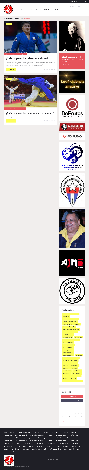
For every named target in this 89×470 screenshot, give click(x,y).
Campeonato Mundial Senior (69, 321)
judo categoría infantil (68, 344)
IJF (71, 334)
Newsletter (15, 449)
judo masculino (74, 365)
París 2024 (77, 375)
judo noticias (74, 368)
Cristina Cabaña (66, 326)
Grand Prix (74, 332)
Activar (81, 446)
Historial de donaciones (25, 452)
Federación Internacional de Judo (71, 329)
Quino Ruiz (65, 378)
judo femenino (75, 357)
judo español (66, 357)
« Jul (63, 422)
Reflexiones (74, 435)
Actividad (39, 446)
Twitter (36, 432)
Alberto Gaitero (66, 313)
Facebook (74, 432)
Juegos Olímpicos (67, 370)
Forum (57, 446)
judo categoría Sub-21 (68, 355)
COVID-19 (77, 324)
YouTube (45, 432)
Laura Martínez (66, 373)
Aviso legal (25, 449)
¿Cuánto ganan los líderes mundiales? (27, 58)
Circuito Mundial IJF (67, 324)
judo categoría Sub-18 (68, 352)
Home (22, 18)
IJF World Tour (78, 337)
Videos (18, 438)
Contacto (56, 9)
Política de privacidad (39, 449)
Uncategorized (8, 438)
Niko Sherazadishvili (68, 375)
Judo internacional (21, 435)
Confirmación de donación (72, 449)
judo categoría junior (68, 347)
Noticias (9, 24)
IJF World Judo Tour (67, 337)
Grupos (6, 449)
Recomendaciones (61, 435)
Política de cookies (55, 449)
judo (64, 339)
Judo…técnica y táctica (37, 435)
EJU (74, 326)
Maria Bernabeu (76, 373)
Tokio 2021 (65, 381)
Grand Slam (65, 334)
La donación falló (9, 452)
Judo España (79, 355)
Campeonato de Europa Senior (70, 319)
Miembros (49, 446)
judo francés (74, 360)
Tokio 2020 (73, 378)
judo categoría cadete (68, 342)
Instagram (54, 432)
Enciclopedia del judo (24, 432)
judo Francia (66, 360)
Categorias (47, 9)
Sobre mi (38, 9)
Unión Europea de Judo (76, 381)
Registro (65, 446)
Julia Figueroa (77, 370)
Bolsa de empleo (9, 432)
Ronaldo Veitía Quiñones (12, 54)
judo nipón (65, 368)
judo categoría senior (68, 350)
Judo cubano (8, 435)
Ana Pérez (75, 313)
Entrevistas (64, 432)
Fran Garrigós (66, 332)
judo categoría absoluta (73, 339)
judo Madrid (65, 365)
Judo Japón (74, 363)
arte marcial (66, 316)
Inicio (31, 9)
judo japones (66, 363)
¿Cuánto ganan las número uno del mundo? (30, 113)
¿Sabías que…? (28, 438)
